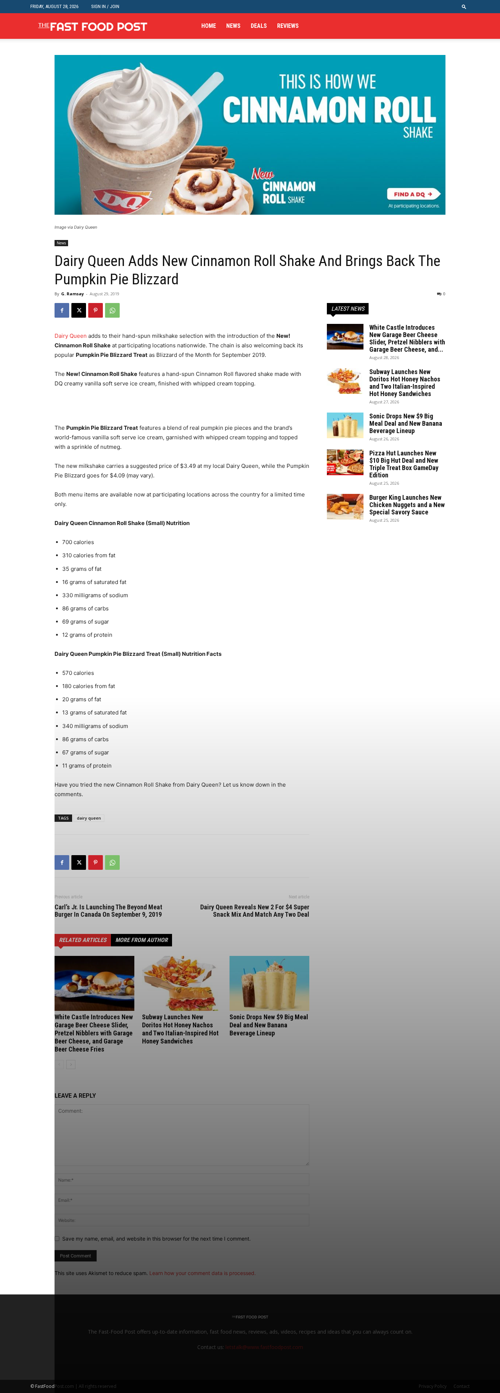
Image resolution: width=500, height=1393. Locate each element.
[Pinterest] (95, 310)
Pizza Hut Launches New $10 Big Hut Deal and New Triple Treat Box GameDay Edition (404, 464)
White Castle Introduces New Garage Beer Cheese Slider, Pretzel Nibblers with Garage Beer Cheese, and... (407, 338)
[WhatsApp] (112, 310)
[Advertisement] (140, 409)
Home (208, 25)
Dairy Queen (71, 335)
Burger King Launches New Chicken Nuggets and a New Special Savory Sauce (407, 505)
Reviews (288, 25)
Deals (259, 25)
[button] (464, 6)
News (233, 25)
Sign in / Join (105, 6)
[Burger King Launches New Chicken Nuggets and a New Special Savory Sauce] (345, 507)
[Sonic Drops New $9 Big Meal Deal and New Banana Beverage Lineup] (345, 425)
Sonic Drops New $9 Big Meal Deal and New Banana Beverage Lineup (405, 423)
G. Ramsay (72, 293)
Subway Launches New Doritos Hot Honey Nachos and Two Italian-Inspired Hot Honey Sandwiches (404, 383)
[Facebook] (62, 310)
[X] (78, 310)
